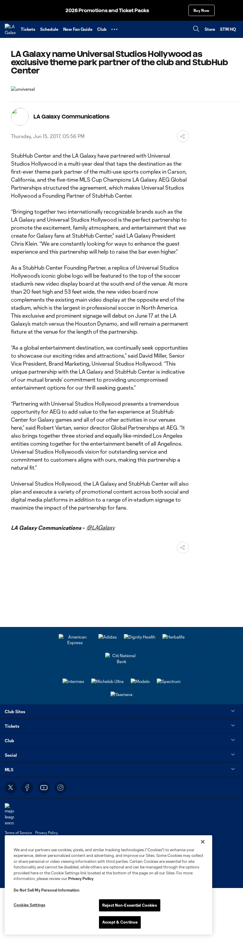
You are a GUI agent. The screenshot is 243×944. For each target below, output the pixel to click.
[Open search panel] (196, 29)
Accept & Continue (120, 922)
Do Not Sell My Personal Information (46, 890)
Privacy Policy (80, 878)
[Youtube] (44, 787)
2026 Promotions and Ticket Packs (107, 10)
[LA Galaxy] (10, 29)
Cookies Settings (29, 905)
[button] (114, 29)
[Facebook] (27, 787)
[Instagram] (60, 787)
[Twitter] (11, 787)
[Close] (202, 841)
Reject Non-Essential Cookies (129, 905)
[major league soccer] (9, 814)
